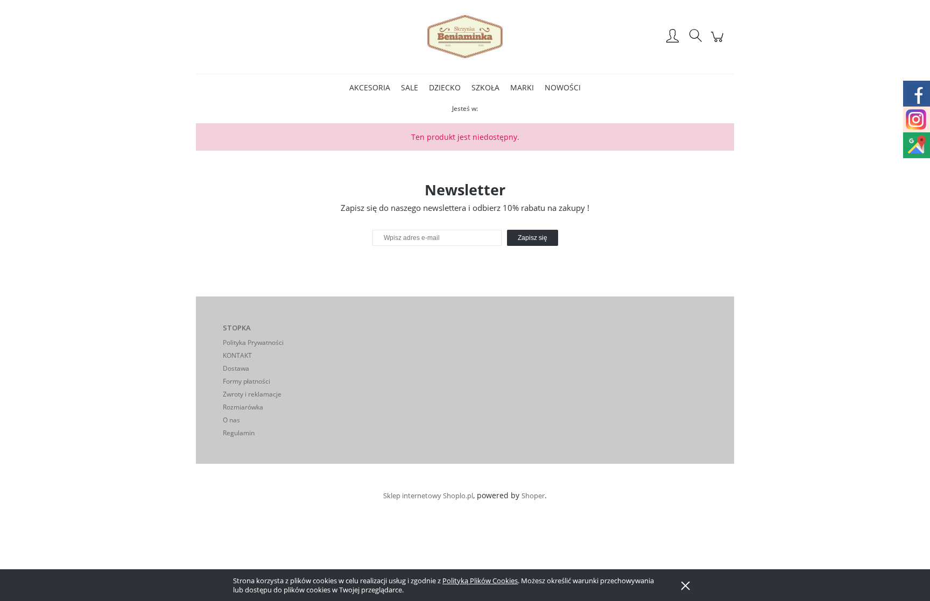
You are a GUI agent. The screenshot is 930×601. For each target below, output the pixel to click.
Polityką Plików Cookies (480, 580)
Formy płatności (246, 381)
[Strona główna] (465, 36)
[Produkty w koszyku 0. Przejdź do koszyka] (719, 42)
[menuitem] (369, 87)
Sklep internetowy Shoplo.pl (428, 495)
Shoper (533, 495)
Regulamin (239, 432)
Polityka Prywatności (253, 342)
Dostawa (236, 368)
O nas (231, 420)
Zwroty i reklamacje (252, 394)
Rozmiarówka (243, 407)
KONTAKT (237, 355)
